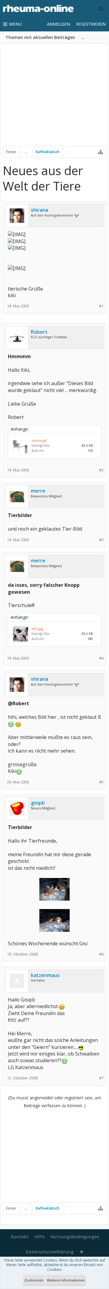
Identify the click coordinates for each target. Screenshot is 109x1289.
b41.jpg (37, 628)
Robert (39, 332)
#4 (101, 658)
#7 (101, 1078)
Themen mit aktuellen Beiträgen (40, 37)
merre (38, 491)
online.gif (39, 440)
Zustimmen (34, 1280)
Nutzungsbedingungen (75, 1236)
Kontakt (19, 1236)
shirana (39, 210)
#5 (101, 782)
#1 (101, 306)
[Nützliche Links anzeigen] (100, 152)
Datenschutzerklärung (50, 1252)
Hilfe (40, 1236)
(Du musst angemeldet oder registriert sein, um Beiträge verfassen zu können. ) (54, 1101)
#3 (101, 539)
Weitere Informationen (66, 1280)
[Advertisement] (54, 98)
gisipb (38, 803)
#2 (101, 470)
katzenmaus (45, 975)
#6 (101, 954)
